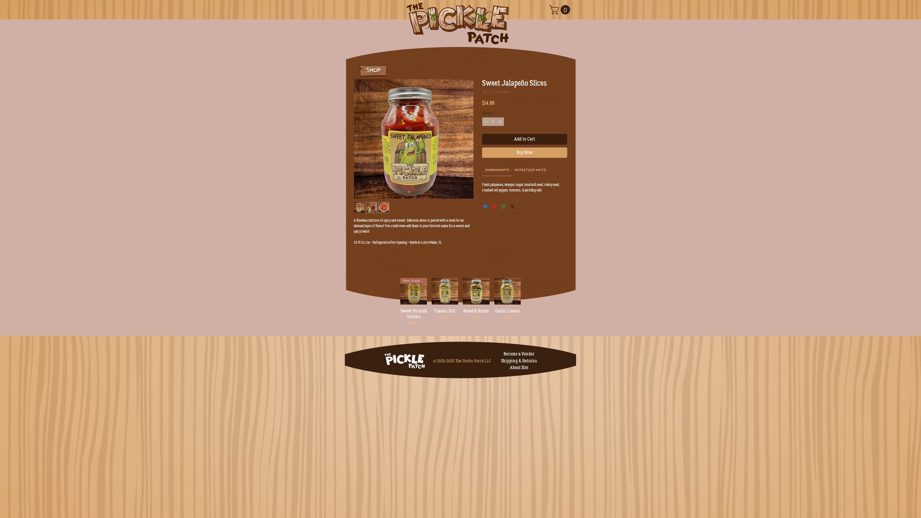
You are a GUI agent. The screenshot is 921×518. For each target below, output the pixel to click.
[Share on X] (512, 206)
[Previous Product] (393, 291)
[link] (497, 170)
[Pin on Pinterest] (494, 206)
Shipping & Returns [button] (519, 361)
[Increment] (500, 122)
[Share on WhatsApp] (503, 206)
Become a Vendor (518, 354)
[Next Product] (528, 291)
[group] (460, 304)
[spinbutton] (493, 122)
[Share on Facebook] (485, 206)
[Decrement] (486, 122)
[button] (560, 9)
